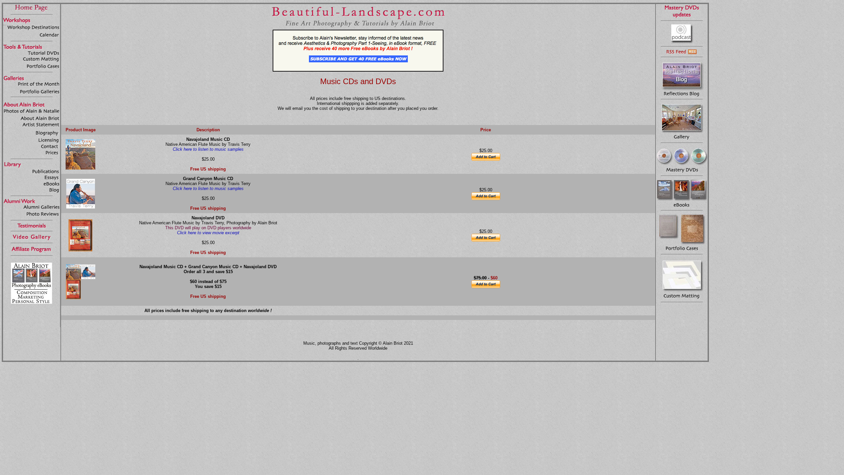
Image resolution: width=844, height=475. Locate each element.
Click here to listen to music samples (208, 149)
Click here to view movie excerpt (208, 232)
